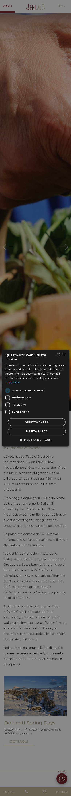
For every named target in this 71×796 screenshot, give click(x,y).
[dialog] (35, 398)
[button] (35, 440)
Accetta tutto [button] (37, 421)
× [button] (63, 354)
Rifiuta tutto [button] (37, 431)
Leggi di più (12, 382)
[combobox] (58, 354)
